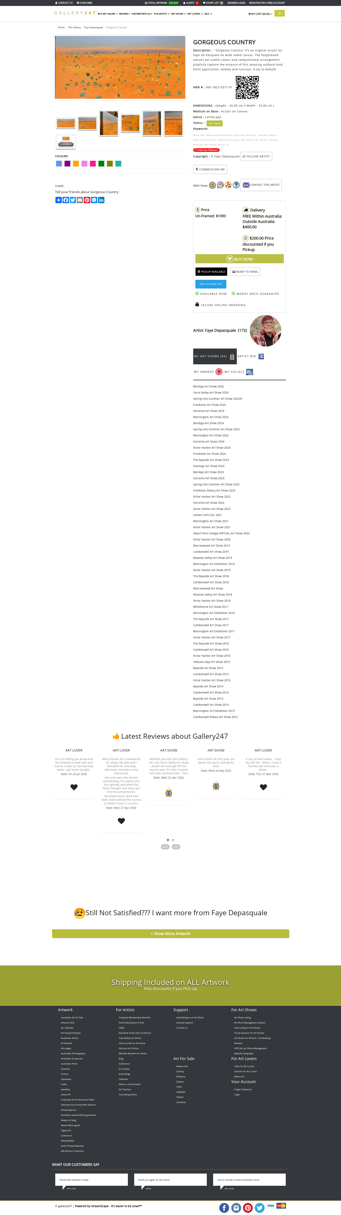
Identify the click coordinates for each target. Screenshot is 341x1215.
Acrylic (226, 111)
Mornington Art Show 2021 (211, 521)
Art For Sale (183, 1058)
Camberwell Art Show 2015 (211, 674)
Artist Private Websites (72, 1145)
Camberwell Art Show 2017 (211, 625)
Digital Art (66, 1130)
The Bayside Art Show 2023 (211, 460)
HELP (207, 13)
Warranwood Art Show (208, 588)
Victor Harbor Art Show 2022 (211, 509)
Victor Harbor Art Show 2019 (211, 570)
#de (203, 135)
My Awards (204, 372)
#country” (251, 135)
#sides (221, 144)
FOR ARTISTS (161, 13)
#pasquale (212, 135)
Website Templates (243, 1053)
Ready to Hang (68, 1120)
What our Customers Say (75, 1164)
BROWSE (123, 13)
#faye (196, 135)
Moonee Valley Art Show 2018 (212, 594)
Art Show (168, 750)
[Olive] (110, 163)
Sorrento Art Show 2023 (208, 478)
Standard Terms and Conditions (135, 1032)
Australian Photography (73, 1053)
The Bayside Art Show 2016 (211, 643)
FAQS (121, 1027)
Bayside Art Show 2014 (208, 686)
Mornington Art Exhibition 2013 (214, 711)
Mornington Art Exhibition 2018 (214, 613)
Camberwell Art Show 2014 (211, 692)
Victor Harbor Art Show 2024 (211, 447)
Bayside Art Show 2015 (208, 668)
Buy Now (243, 259)
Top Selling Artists (128, 1094)
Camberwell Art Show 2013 (211, 705)
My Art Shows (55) (211, 356)
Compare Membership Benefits (134, 1017)
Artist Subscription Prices (131, 1022)
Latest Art (66, 1094)
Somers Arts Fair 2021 (207, 515)
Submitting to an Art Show (189, 1017)
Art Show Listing (242, 1017)
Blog (121, 1058)
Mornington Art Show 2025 (211, 417)
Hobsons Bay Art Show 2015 (211, 662)
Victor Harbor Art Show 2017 (211, 637)
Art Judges (66, 1048)
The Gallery (74, 27)
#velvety (263, 135)
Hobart (180, 1097)
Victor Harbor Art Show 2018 (211, 600)
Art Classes (124, 1068)
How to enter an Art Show (132, 1043)
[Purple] (67, 163)
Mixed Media (67, 1140)
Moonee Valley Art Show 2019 (212, 558)
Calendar (123, 1079)
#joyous (213, 139)
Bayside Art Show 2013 (208, 698)
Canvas (242, 111)
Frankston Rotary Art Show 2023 (214, 490)
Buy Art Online (107, 13)
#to (257, 139)
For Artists (125, 1009)
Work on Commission (130, 1084)
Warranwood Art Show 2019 (211, 545)
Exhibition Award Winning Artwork (78, 1115)
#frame (264, 139)
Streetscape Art (68, 1109)
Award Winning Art (70, 1125)
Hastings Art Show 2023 (208, 466)
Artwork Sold (67, 1022)
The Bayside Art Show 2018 (211, 576)
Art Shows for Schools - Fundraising (252, 1037)
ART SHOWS (177, 13)
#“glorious (239, 135)
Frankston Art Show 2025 (209, 405)
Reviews (238, 1043)
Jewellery (65, 1089)
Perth (179, 1086)
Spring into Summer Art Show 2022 (216, 484)
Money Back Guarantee (257, 294)
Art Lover (73, 750)
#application (200, 139)
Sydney (180, 1071)
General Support (184, 1022)
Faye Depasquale (93, 27)
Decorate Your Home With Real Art (78, 1104)
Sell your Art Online (129, 1048)
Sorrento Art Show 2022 (208, 503)
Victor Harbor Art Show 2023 (211, 496)
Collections (66, 1135)
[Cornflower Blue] (59, 163)
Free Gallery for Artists (130, 1037)
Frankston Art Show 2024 (209, 454)
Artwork (65, 1009)
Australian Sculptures (71, 1058)
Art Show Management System (249, 1022)
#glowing (224, 139)
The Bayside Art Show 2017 (211, 619)
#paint (273, 135)
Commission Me (211, 169)
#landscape (225, 135)
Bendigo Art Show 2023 (208, 472)
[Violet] (84, 163)
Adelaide (180, 1091)
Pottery (64, 1073)
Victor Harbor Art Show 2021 (211, 527)
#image (274, 139)
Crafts (64, 1084)
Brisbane (180, 1076)
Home (61, 27)
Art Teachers (67, 1027)
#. (228, 144)
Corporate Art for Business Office (77, 1099)
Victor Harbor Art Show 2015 (211, 680)
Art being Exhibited (71, 1032)
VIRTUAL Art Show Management (250, 1048)
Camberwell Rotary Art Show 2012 (215, 717)
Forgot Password (242, 1089)
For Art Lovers (244, 1058)
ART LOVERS (194, 13)
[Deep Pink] (93, 163)
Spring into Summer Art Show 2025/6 (217, 398)
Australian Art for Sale (72, 1017)
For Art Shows (244, 1009)
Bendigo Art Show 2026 (208, 386)
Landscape (213, 117)
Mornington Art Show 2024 (211, 435)
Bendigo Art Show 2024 (208, 423)
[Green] (101, 163)
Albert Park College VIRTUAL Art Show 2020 (221, 533)
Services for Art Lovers (245, 1071)
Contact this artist (265, 185)
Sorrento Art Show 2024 (208, 441)
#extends (198, 144)
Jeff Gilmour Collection (72, 1150)
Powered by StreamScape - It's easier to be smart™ (108, 1206)
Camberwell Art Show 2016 (211, 649)
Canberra (181, 1102)
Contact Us (181, 1027)
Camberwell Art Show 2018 (211, 582)
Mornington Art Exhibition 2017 (214, 631)
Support (180, 1009)
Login (237, 1094)
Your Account (243, 1081)
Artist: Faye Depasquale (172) (221, 330)
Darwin (180, 1081)
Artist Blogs (124, 1073)
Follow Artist (257, 156)
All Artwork (66, 1043)
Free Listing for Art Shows (247, 1027)
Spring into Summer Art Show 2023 (216, 429)
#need (250, 139)
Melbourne (182, 1066)
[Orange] (76, 163)
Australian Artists (69, 1037)
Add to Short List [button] (211, 284)
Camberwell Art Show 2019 (211, 551)
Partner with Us (141, 13)
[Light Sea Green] (118, 163)
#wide (213, 144)
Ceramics (65, 1068)
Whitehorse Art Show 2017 (210, 607)
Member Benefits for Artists (133, 1053)
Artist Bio (247, 356)
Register (267, 3)
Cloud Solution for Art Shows (249, 1032)
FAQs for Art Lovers (244, 1066)
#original (235, 139)
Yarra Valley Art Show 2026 (211, 392)
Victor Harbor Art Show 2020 (211, 539)
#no (244, 139)
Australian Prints (69, 1063)
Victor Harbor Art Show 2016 (211, 656)
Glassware (66, 1079)
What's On (239, 1076)
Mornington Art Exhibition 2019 (214, 564)
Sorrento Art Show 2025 (208, 411)
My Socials (235, 372)
